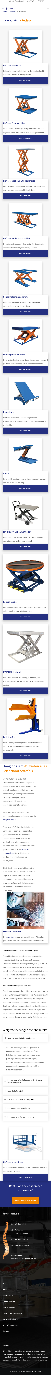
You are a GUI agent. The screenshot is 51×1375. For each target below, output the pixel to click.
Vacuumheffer (8, 1295)
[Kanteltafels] (25, 393)
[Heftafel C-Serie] (25, 104)
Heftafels (6, 1289)
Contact (6, 1331)
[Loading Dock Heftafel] (25, 335)
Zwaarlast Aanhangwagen (12, 1313)
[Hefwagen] (25, 513)
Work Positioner (9, 1307)
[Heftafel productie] (25, 46)
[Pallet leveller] (26, 577)
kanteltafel (10, 853)
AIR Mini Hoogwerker (10, 1325)
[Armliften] (25, 454)
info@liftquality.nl (9, 820)
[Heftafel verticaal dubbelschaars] (25, 162)
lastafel (25, 849)
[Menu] (47, 8)
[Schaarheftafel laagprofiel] (25, 278)
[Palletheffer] (25, 716)
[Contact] (25, 910)
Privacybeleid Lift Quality (33, 1371)
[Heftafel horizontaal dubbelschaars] (25, 219)
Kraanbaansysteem (9, 1301)
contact (11, 937)
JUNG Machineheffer (10, 1319)
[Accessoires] (26, 647)
